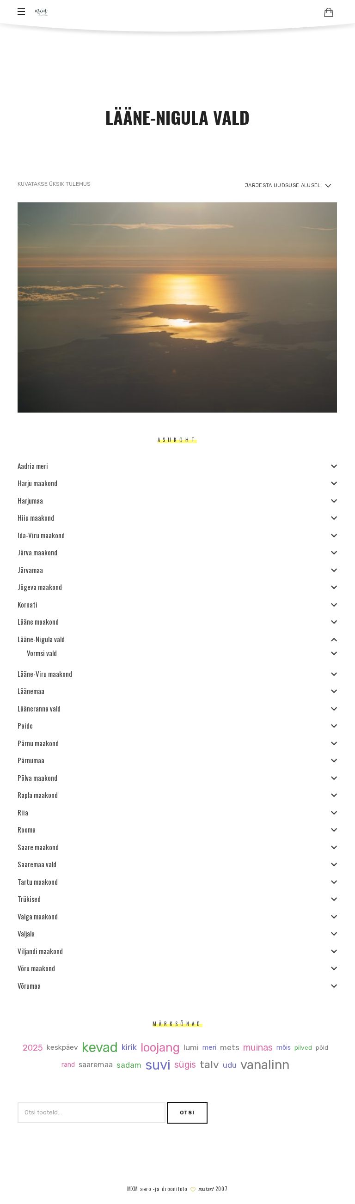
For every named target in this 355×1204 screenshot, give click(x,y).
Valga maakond (38, 916)
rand (68, 1065)
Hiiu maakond (36, 517)
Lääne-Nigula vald (41, 638)
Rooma (27, 829)
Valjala (26, 933)
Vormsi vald (42, 652)
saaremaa (96, 1065)
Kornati (27, 604)
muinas (258, 1047)
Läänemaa (31, 691)
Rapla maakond (38, 795)
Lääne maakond (38, 621)
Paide (25, 725)
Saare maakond (38, 846)
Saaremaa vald (37, 864)
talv (210, 1064)
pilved (303, 1048)
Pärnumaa (31, 760)
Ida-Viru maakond (41, 534)
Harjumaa (30, 500)
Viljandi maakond (40, 950)
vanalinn (265, 1064)
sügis (185, 1065)
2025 (33, 1047)
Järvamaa (30, 569)
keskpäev (63, 1047)
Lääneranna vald (39, 708)
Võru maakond (36, 968)
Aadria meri (33, 465)
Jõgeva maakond (40, 587)
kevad (100, 1047)
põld (322, 1048)
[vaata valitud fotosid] (329, 12)
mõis (284, 1047)
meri (210, 1047)
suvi (158, 1064)
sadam (129, 1065)
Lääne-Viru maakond (45, 673)
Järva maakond (37, 552)
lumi (191, 1048)
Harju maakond (37, 483)
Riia (23, 812)
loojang (160, 1047)
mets (230, 1048)
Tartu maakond (38, 881)
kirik (129, 1047)
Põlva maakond (37, 777)
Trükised (29, 899)
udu (230, 1065)
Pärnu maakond (38, 742)
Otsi (187, 1112)
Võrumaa (29, 985)
